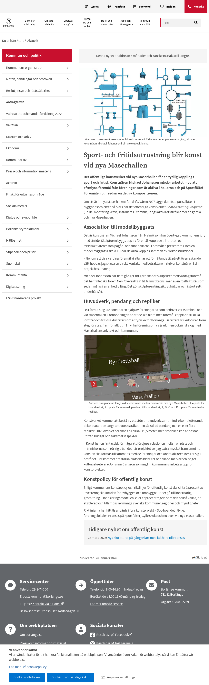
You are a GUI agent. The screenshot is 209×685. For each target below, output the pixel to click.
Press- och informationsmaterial (29, 171)
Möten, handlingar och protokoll (29, 79)
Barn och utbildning (29, 22)
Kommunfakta (16, 275)
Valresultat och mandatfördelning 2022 (34, 114)
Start (20, 41)
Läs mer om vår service (106, 604)
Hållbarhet (13, 240)
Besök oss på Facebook (114, 635)
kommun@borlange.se (46, 596)
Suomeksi (145, 7)
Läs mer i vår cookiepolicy (28, 667)
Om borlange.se (31, 635)
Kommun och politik (144, 22)
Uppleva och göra (68, 22)
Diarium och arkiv (18, 137)
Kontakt (198, 7)
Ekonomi (12, 148)
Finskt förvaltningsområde (25, 194)
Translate (119, 7)
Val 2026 (12, 125)
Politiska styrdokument (22, 229)
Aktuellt (32, 41)
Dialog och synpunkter (22, 217)
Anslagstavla (15, 102)
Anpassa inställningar (122, 677)
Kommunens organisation (24, 68)
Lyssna (94, 7)
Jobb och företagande (126, 22)
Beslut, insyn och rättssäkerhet (28, 91)
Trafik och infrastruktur (107, 22)
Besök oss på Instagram (114, 643)
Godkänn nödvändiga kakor (71, 677)
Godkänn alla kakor (26, 677)
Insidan (171, 7)
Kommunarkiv (16, 160)
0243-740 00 (40, 589)
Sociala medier (16, 206)
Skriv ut (201, 557)
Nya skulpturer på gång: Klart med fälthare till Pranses (146, 538)
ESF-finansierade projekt (23, 298)
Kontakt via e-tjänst (48, 604)
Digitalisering (15, 286)
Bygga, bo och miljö (87, 22)
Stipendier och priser (21, 252)
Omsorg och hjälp (49, 22)
